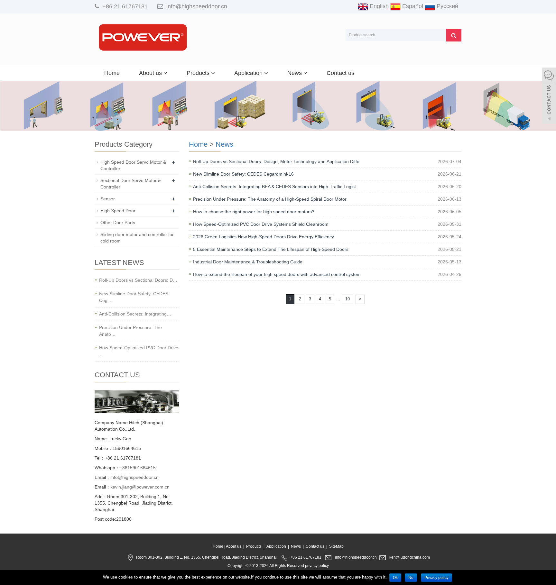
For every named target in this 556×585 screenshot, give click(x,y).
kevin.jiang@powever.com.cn (140, 486)
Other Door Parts (117, 222)
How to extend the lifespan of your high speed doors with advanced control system (277, 274)
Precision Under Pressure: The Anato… (130, 331)
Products (199, 73)
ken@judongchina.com (409, 557)
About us (151, 73)
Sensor (107, 198)
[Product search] (453, 35)
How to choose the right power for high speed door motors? (253, 211)
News (295, 73)
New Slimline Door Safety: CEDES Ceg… (133, 297)
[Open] (549, 96)
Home (112, 73)
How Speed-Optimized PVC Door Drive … (138, 351)
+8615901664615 (138, 467)
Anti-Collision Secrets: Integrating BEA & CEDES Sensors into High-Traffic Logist (274, 186)
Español (412, 6)
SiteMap (336, 546)
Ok (395, 577)
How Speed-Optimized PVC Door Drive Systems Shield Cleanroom (261, 224)
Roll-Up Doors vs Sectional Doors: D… (138, 280)
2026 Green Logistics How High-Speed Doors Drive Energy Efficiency (263, 236)
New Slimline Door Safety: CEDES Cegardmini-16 (243, 174)
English (378, 6)
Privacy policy (436, 577)
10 (347, 299)
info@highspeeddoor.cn (196, 6)
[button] (165, 73)
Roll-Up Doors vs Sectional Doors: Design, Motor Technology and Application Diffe (276, 161)
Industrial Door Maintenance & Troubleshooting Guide (247, 261)
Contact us (340, 73)
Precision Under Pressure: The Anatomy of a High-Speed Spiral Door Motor (270, 199)
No (410, 577)
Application (249, 73)
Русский (446, 6)
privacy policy (317, 565)
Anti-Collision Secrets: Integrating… (135, 313)
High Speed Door (117, 210)
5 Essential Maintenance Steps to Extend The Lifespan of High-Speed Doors (270, 249)
